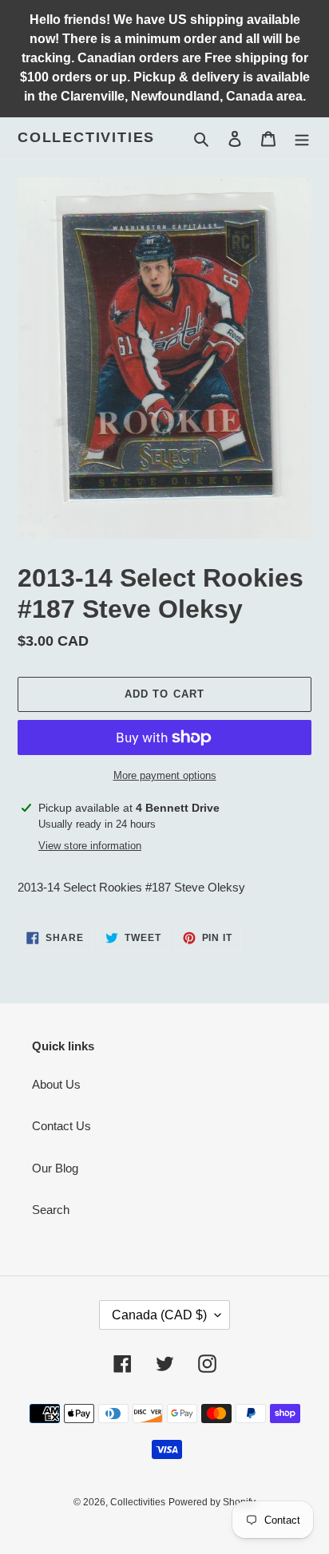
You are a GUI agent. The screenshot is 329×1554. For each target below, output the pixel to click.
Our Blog (55, 1168)
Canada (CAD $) (159, 1315)
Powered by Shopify (212, 1502)
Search (50, 1209)
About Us (56, 1084)
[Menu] (302, 138)
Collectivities (86, 137)
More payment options (164, 775)
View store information (89, 846)
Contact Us (61, 1126)
